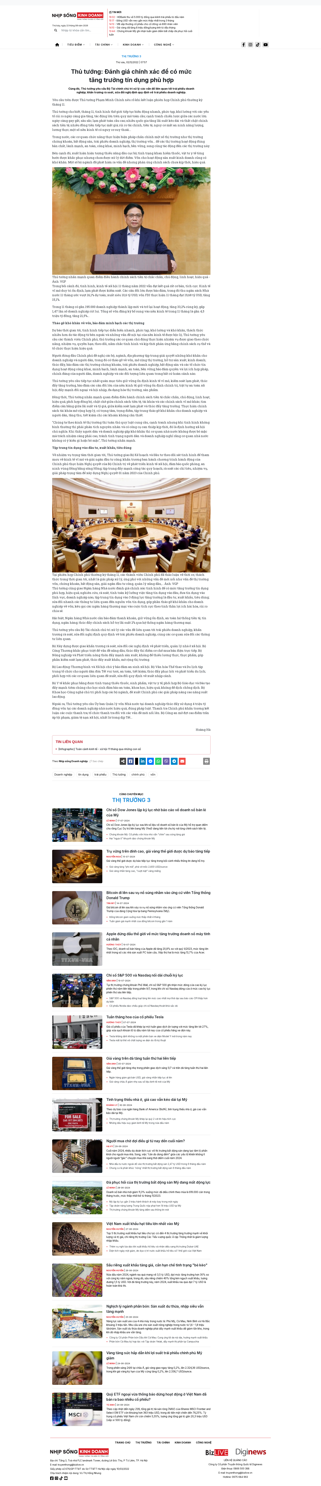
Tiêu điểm (75, 44)
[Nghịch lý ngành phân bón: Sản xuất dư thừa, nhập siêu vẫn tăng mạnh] (77, 1321)
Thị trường (143, 1442)
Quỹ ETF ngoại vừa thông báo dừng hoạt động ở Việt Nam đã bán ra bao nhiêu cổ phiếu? (156, 1397)
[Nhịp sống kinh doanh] (79, 1452)
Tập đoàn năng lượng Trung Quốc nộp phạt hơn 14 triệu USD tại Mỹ (145, 1205)
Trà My (110, 903)
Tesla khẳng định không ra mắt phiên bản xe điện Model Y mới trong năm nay (150, 1036)
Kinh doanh (132, 44)
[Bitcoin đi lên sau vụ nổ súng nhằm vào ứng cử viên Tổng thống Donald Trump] (77, 908)
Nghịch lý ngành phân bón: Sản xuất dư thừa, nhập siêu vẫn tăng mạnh (155, 1309)
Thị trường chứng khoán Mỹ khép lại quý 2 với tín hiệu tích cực (142, 1119)
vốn (152, 774)
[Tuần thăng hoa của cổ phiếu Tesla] (77, 1032)
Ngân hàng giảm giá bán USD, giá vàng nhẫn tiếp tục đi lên (140, 1077)
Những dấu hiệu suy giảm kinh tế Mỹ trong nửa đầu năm (139, 1123)
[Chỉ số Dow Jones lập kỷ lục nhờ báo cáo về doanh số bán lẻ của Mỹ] (77, 825)
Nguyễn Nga (113, 856)
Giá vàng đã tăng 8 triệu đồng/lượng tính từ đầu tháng (146, 27)
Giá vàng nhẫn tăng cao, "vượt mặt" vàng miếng (135, 871)
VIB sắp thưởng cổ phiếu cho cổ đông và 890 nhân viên (147, 24)
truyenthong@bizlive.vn (71, 1464)
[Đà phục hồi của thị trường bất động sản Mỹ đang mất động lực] (77, 1197)
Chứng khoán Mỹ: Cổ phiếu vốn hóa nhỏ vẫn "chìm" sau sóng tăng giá (147, 834)
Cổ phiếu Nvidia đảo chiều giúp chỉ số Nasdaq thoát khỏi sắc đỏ (143, 1006)
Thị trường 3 (131, 56)
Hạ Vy (110, 1146)
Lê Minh (111, 820)
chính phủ (138, 774)
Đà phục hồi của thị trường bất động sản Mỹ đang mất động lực (158, 1182)
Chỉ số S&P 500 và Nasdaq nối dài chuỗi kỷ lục (144, 975)
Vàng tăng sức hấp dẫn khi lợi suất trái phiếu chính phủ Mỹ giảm (154, 1355)
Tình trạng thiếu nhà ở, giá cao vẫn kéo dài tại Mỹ (146, 1099)
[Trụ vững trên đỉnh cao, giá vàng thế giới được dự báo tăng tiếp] (77, 866)
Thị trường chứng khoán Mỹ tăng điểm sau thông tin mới (139, 1209)
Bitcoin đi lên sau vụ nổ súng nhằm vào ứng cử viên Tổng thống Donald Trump (158, 895)
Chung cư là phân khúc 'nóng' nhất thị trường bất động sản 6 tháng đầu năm (150, 1168)
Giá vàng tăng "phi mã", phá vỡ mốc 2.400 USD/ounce (138, 866)
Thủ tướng (119, 774)
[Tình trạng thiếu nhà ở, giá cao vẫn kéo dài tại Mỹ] (77, 1115)
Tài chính (103, 44)
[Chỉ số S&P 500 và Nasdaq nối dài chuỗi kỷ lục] (77, 990)
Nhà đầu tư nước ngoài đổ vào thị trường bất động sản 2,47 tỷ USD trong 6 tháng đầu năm (157, 1164)
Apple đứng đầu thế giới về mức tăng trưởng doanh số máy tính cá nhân (158, 936)
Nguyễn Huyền (115, 1229)
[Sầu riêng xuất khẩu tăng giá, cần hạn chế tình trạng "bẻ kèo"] (77, 1280)
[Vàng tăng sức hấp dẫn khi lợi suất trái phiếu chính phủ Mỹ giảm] (77, 1368)
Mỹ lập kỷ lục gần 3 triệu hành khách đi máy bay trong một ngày (143, 1201)
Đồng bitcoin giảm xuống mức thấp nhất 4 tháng (134, 917)
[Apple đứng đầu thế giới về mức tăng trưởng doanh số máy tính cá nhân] (77, 949)
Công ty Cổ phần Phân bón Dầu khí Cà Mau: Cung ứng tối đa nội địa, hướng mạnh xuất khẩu (158, 1337)
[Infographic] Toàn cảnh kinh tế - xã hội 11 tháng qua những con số (99, 749)
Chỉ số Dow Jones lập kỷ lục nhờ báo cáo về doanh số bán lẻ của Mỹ (156, 812)
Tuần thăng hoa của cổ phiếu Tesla (135, 1017)
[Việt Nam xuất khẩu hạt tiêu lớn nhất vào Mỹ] (77, 1239)
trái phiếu (100, 774)
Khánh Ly (112, 1105)
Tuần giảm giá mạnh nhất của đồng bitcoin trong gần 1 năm (140, 921)
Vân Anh (111, 980)
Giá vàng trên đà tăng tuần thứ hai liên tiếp (141, 1058)
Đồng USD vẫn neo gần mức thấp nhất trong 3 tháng (145, 20)
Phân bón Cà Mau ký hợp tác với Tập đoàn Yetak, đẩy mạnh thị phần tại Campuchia (154, 1341)
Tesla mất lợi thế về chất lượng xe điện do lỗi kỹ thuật (137, 1040)
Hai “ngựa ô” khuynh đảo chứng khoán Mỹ (132, 838)
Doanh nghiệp (63, 774)
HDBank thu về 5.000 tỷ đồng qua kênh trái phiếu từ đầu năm (150, 17)
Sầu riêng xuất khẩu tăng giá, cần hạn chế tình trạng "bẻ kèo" (156, 1265)
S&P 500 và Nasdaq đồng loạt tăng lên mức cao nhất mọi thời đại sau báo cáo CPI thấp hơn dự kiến (157, 1000)
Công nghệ (163, 44)
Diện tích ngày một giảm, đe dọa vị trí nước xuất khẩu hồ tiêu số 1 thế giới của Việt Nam (155, 1250)
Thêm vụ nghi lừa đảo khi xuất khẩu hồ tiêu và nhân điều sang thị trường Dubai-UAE (154, 1246)
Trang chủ (122, 1442)
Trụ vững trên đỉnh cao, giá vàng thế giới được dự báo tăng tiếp (158, 851)
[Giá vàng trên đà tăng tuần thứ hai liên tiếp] (77, 1073)
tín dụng (83, 774)
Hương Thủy (114, 944)
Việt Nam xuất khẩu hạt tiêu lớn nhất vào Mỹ (142, 1224)
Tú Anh (110, 1405)
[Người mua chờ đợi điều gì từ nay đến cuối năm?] (77, 1156)
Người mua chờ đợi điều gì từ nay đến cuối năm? (145, 1141)
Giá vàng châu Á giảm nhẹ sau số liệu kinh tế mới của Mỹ (139, 1081)
